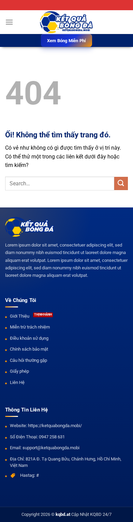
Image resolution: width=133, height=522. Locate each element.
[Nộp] (121, 183)
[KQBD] (66, 22)
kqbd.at (63, 514)
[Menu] (9, 22)
